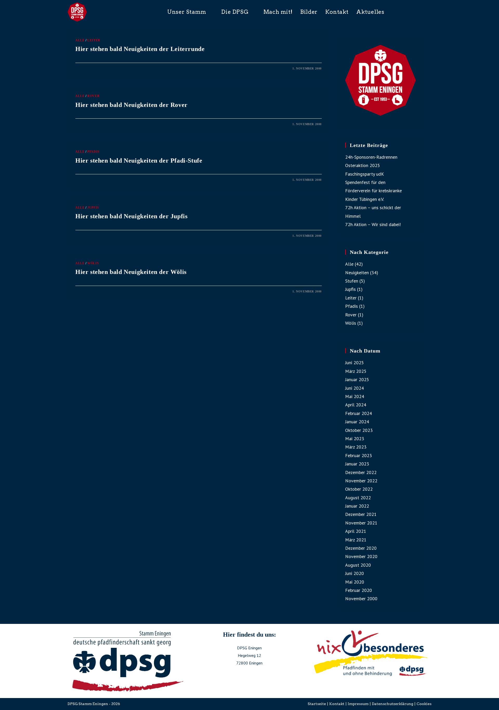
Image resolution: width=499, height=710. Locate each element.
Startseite (317, 704)
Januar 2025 (357, 379)
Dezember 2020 (361, 548)
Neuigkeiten (357, 273)
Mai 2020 (354, 582)
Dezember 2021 (361, 514)
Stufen (351, 281)
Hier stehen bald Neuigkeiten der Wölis (131, 271)
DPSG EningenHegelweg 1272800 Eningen (249, 655)
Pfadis (93, 151)
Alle (79, 40)
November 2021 (361, 523)
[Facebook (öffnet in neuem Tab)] (413, 11)
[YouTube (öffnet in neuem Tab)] (429, 11)
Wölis (93, 263)
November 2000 (361, 599)
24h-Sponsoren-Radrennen (371, 157)
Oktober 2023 (359, 430)
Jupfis (93, 207)
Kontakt (336, 704)
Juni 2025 (354, 363)
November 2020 (361, 556)
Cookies (424, 704)
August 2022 (358, 498)
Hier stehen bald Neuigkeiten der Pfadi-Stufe (138, 160)
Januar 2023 (357, 464)
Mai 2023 (354, 439)
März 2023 (355, 447)
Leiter (93, 40)
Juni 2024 (354, 388)
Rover (93, 96)
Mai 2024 (354, 396)
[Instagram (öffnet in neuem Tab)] (421, 11)
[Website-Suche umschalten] (401, 12)
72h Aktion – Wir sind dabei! (373, 224)
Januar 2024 (357, 422)
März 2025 (355, 371)
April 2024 (355, 405)
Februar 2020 (358, 590)
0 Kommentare (92, 68)
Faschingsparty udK (364, 174)
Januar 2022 (357, 506)
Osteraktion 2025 (362, 165)
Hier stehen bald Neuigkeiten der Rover (131, 104)
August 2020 (358, 565)
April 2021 (355, 531)
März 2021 (355, 540)
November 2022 (361, 481)
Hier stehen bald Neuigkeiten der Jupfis (131, 216)
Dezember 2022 (361, 472)
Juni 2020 (354, 573)
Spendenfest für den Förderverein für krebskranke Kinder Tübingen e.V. (373, 190)
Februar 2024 (358, 413)
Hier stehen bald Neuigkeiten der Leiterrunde (140, 49)
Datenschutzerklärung (392, 704)
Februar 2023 (358, 455)
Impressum (358, 704)
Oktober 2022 (359, 489)
